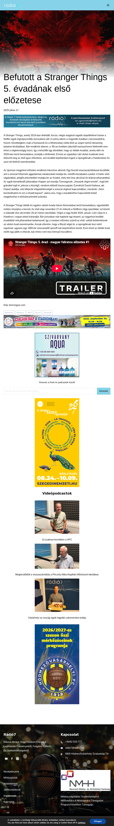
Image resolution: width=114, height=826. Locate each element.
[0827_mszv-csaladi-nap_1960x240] (57, 327)
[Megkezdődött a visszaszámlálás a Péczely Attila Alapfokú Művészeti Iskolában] (57, 556)
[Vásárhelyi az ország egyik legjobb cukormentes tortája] (57, 595)
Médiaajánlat (10, 777)
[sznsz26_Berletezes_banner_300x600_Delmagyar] (57, 486)
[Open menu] (108, 5)
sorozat (48, 312)
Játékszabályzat (12, 789)
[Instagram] (17, 758)
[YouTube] (6, 758)
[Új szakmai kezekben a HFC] (57, 517)
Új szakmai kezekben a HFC (57, 539)
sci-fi (38, 312)
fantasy (20, 312)
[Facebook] (12, 758)
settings (81, 822)
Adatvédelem (11, 783)
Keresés (103, 391)
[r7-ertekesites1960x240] (57, 126)
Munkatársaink (11, 771)
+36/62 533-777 (73, 741)
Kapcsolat (9, 802)
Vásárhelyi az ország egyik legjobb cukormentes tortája (57, 617)
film (30, 312)
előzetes (9, 312)
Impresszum (10, 795)
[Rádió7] (10, 5)
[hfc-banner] (57, 703)
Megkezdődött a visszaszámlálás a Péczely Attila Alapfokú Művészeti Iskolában (57, 574)
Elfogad (97, 821)
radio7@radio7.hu (74, 748)
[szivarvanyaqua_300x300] (57, 376)
